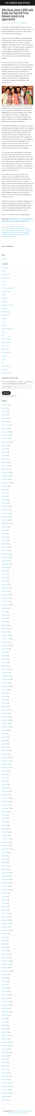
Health (4, 295)
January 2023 (5, 550)
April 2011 (4, 1028)
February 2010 (6, 1076)
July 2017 (4, 774)
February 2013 (6, 954)
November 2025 (6, 435)
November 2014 (6, 883)
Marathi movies (6, 312)
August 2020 (5, 649)
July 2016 (4, 815)
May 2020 (4, 659)
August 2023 (5, 527)
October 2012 (5, 967)
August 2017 (5, 771)
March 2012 (5, 991)
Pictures (4, 332)
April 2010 (5, 1069)
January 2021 (5, 632)
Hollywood (5, 298)
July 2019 (4, 693)
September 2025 (6, 442)
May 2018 (4, 740)
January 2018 (5, 754)
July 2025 (4, 449)
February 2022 (6, 588)
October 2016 (5, 805)
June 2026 (4, 411)
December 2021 (6, 594)
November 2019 (6, 679)
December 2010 (6, 1042)
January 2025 (5, 469)
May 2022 (4, 577)
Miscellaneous (6, 315)
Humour (4, 301)
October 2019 (5, 683)
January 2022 (5, 591)
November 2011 (6, 1005)
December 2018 (6, 716)
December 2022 (6, 554)
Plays (3, 335)
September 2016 (6, 808)
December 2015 (6, 839)
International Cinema (8, 305)
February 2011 (6, 1035)
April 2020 (5, 662)
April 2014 (4, 906)
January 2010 (5, 1079)
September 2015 (6, 849)
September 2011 (6, 1012)
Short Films (5, 349)
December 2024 (6, 472)
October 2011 (5, 1008)
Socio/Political (20, 226)
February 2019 (6, 710)
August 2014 (5, 893)
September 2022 (6, 564)
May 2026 (4, 415)
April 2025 (5, 459)
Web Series (5, 369)
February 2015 (6, 872)
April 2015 (4, 866)
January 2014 (5, 917)
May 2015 (4, 862)
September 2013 (6, 930)
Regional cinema (6, 342)
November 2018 (6, 720)
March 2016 (5, 828)
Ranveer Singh (6, 230)
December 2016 (6, 798)
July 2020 (4, 652)
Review (18, 230)
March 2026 (5, 421)
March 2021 (5, 625)
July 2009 (4, 1100)
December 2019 (6, 676)
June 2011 (4, 1022)
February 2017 (6, 791)
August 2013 (5, 934)
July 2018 (4, 733)
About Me (4, 259)
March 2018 (5, 747)
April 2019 (4, 703)
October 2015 (5, 845)
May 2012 (4, 984)
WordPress (19, 1113)
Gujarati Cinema (6, 291)
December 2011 (6, 1001)
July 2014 (4, 896)
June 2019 (4, 696)
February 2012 (6, 995)
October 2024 (6, 479)
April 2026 (5, 418)
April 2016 (4, 825)
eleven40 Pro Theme (20, 1111)
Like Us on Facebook (7, 246)
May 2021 (4, 618)
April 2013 (4, 947)
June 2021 (4, 615)
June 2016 (4, 818)
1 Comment (23, 23)
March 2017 (5, 788)
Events (4, 281)
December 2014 (6, 879)
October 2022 (5, 560)
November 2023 (6, 516)
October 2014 (5, 886)
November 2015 (6, 842)
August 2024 (5, 486)
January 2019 (5, 713)
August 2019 (5, 689)
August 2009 (5, 1096)
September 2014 (6, 889)
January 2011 (5, 1039)
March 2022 (5, 584)
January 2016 (5, 835)
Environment (5, 278)
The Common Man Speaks (17, 2)
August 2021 (5, 608)
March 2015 (5, 869)
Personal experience (7, 328)
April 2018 (4, 744)
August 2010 (5, 1056)
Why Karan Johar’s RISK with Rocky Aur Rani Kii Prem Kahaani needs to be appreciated (17, 14)
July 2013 (4, 937)
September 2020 (6, 645)
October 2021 (5, 601)
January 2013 (5, 957)
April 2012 (4, 988)
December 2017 (6, 757)
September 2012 (6, 971)
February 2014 (6, 913)
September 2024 (6, 482)
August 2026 (5, 405)
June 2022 (4, 574)
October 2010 (6, 1049)
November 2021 (6, 598)
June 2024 (4, 493)
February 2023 (6, 547)
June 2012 (4, 981)
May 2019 (4, 700)
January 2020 (5, 672)
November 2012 (6, 964)
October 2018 (5, 723)
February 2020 (6, 669)
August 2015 (5, 852)
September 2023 (6, 523)
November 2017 (6, 761)
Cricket (4, 271)
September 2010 (6, 1052)
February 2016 (6, 832)
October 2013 (5, 927)
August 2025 (5, 445)
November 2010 (6, 1045)
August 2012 (5, 974)
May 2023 (4, 537)
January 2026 (5, 428)
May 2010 (4, 1066)
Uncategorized (6, 366)
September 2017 (6, 767)
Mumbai (4, 318)
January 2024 (5, 510)
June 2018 (4, 737)
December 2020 (6, 635)
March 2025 (5, 462)
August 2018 (5, 730)
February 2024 (6, 506)
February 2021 (6, 628)
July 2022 (4, 571)
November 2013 (6, 923)
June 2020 (4, 655)
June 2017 (4, 777)
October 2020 (6, 642)
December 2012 (6, 961)
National (4, 325)
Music (3, 322)
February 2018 (6, 750)
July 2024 (4, 489)
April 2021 (4, 622)
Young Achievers (6, 373)
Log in (25, 1113)
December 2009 (6, 1083)
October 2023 (5, 520)
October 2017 (5, 764)
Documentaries (6, 274)
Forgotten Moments (8, 288)
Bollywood (12, 226)
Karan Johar (19, 228)
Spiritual (4, 356)
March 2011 (5, 1032)
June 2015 (4, 859)
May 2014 (4, 903)
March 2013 (5, 951)
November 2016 (6, 801)
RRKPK (9, 236)
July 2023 (4, 530)
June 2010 (4, 1062)
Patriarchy (26, 228)
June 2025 (4, 452)
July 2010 (4, 1059)
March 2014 (5, 910)
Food (3, 284)
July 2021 (4, 611)
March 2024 (5, 503)
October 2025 (6, 438)
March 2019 (5, 706)
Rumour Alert (6, 345)
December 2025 (6, 432)
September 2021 (6, 605)
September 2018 (6, 727)
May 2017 (4, 781)
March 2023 (5, 544)
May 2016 (4, 822)
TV (2, 362)
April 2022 (4, 581)
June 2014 (4, 900)
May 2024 (4, 496)
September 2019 (6, 686)
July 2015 (4, 856)
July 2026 (4, 408)
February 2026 (6, 425)
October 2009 (6, 1089)
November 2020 (6, 639)
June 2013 (4, 940)
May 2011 (4, 1025)
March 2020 (5, 666)
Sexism (14, 236)
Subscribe (6, 393)
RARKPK (13, 230)
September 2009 (6, 1093)
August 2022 (5, 567)
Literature (5, 308)
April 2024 (5, 499)
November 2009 (6, 1086)
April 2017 (4, 784)
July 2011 (4, 1018)
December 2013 (6, 920)
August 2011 (5, 1015)
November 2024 (6, 476)
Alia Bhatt (12, 228)
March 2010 (5, 1073)
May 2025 (4, 455)
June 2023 (4, 533)
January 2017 (5, 794)
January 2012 (5, 998)
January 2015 (5, 876)
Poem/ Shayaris (6, 339)
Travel (3, 359)
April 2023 (4, 540)
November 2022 (6, 557)
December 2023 (6, 513)
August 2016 (5, 811)
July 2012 (4, 978)
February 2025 (6, 466)
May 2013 (4, 944)
